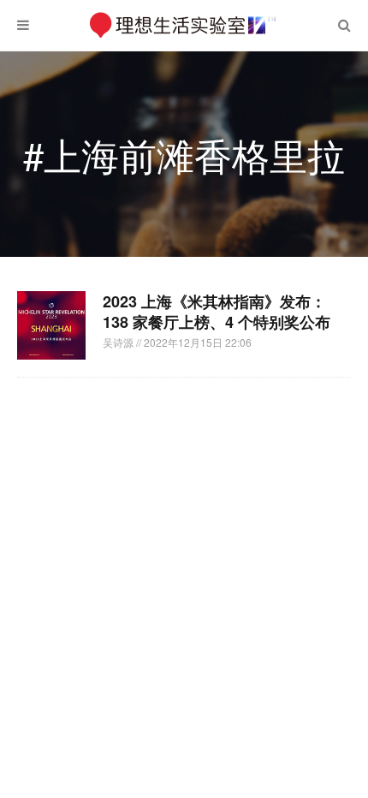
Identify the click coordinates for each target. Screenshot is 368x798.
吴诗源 (119, 342)
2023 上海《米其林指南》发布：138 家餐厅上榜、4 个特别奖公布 (216, 311)
